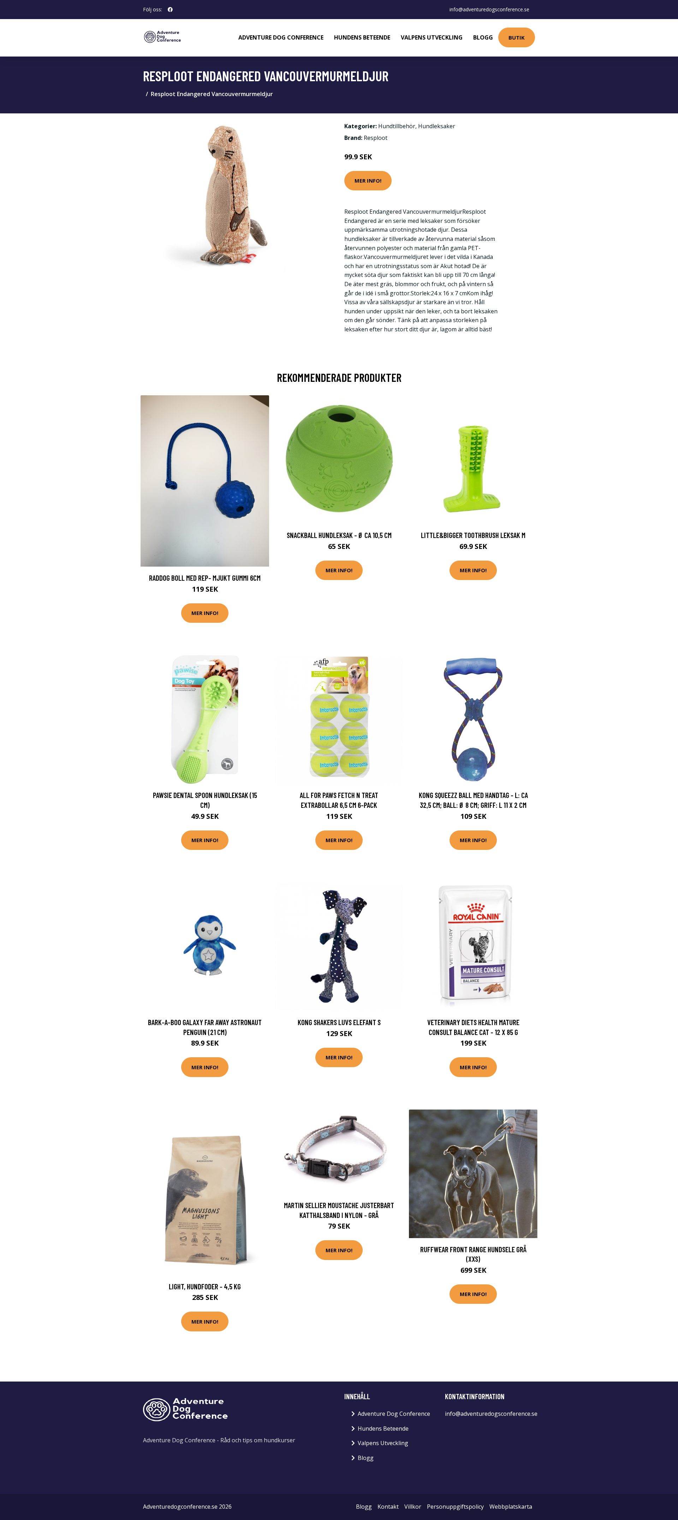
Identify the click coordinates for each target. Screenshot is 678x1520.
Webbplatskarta (510, 1506)
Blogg (483, 37)
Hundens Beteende (362, 37)
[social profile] (170, 9)
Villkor (412, 1506)
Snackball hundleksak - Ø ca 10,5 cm (339, 535)
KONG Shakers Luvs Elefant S (339, 1022)
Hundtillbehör (396, 126)
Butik (517, 37)
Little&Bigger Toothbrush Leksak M (473, 535)
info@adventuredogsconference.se (489, 9)
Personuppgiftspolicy (455, 1506)
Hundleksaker (436, 126)
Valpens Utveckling (432, 37)
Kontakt (388, 1506)
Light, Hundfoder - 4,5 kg (205, 1286)
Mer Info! (368, 180)
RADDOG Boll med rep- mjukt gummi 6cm (205, 577)
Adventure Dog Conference (280, 37)
